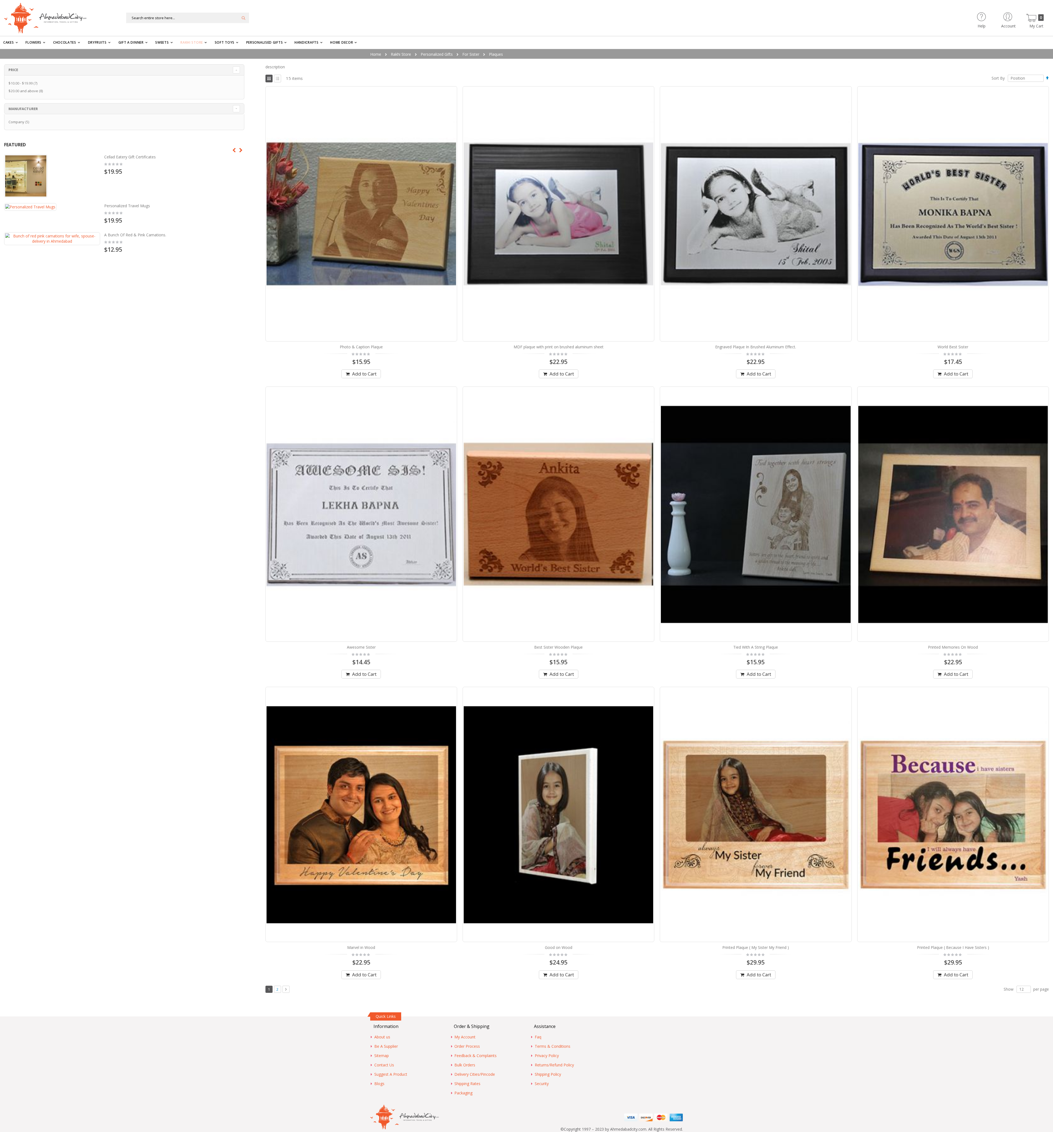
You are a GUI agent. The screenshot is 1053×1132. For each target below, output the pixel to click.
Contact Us (384, 1064)
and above (26, 90)
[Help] (991, 15)
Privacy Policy (547, 1055)
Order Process (467, 1046)
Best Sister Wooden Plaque (558, 647)
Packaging (463, 1092)
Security (542, 1083)
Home (375, 54)
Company (19, 121)
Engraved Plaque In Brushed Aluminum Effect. (755, 346)
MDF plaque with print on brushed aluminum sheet (559, 346)
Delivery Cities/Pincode (474, 1074)
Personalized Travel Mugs (127, 205)
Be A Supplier (386, 1046)
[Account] (1018, 15)
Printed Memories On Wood (953, 647)
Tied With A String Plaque (755, 647)
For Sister (470, 54)
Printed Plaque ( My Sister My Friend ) (755, 947)
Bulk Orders (464, 1064)
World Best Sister (953, 346)
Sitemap (381, 1055)
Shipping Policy (548, 1074)
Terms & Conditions (552, 1046)
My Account (464, 1036)
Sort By (998, 78)
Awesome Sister (361, 647)
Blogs (379, 1083)
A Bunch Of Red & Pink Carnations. (135, 234)
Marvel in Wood (361, 947)
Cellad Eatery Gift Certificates (130, 156)
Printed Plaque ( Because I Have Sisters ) (953, 947)
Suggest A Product (390, 1074)
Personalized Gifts (437, 54)
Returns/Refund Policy (554, 1064)
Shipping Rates (467, 1083)
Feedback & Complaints (475, 1055)
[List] (277, 78)
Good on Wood (558, 947)
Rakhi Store (401, 54)
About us (382, 1036)
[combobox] (187, 17)
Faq (538, 1036)
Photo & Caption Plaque (361, 346)
